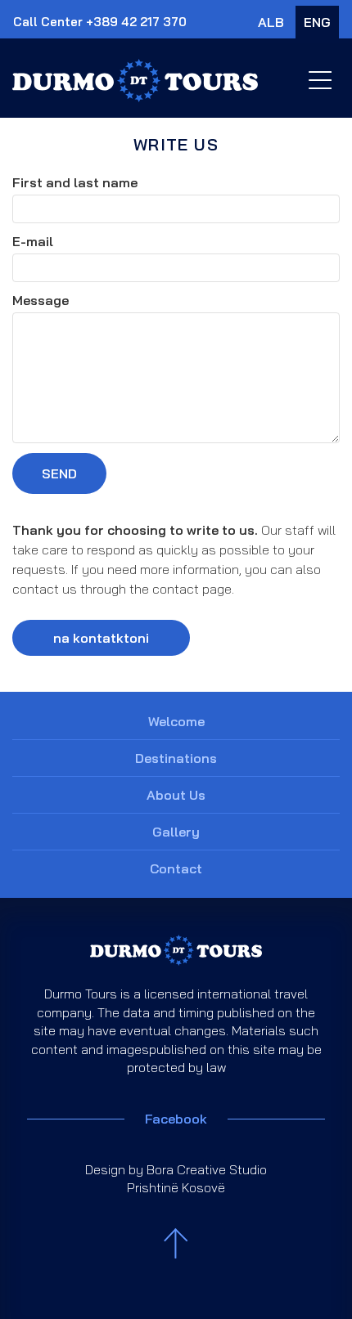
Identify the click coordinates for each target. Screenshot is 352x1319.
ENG (317, 22)
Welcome (176, 721)
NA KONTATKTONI (101, 638)
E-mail (32, 241)
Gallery (176, 831)
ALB (271, 22)
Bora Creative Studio (207, 1169)
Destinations (176, 758)
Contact (176, 868)
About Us (176, 795)
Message (40, 300)
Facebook (176, 1118)
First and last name (75, 182)
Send (59, 473)
